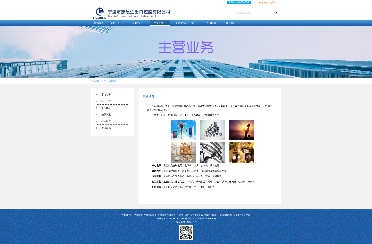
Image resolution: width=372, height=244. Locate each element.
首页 (104, 80)
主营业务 (158, 23)
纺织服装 (106, 121)
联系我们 (230, 23)
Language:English (267, 2)
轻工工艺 (106, 101)
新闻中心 (137, 23)
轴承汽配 (106, 114)
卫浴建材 (106, 107)
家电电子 (106, 94)
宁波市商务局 (197, 215)
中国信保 (162, 215)
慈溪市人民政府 (211, 215)
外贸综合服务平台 (185, 23)
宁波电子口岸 (183, 215)
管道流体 (106, 127)
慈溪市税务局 (226, 215)
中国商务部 (127, 215)
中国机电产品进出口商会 (145, 215)
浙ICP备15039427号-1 (186, 221)
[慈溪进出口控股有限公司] (133, 12)
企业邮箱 (211, 23)
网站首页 (98, 23)
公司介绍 (115, 23)
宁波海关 (171, 215)
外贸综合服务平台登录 (239, 2)
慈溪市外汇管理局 (242, 215)
